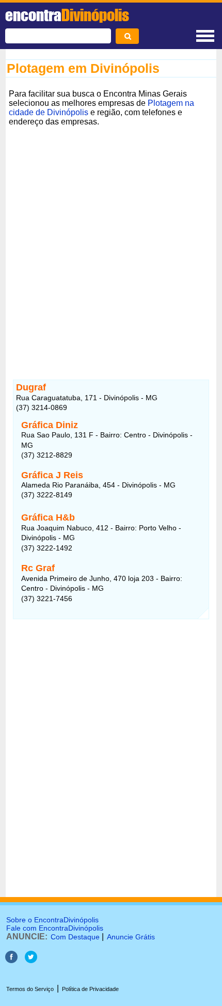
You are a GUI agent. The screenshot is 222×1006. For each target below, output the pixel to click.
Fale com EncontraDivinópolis (54, 928)
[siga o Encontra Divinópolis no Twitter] (31, 960)
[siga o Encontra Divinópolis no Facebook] (11, 960)
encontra (67, 15)
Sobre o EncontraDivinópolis (52, 920)
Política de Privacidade (90, 989)
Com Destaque (75, 937)
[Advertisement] (111, 241)
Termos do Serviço (30, 989)
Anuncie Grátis (131, 937)
